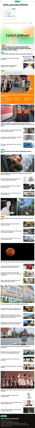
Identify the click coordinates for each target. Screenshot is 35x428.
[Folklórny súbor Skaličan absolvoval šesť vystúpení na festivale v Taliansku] (17, 380)
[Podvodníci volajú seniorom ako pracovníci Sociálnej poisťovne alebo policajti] (28, 179)
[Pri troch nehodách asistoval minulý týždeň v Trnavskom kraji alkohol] (28, 410)
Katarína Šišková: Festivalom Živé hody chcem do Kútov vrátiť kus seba (17, 219)
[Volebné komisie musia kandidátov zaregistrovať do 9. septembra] (28, 66)
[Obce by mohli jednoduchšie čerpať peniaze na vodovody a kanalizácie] (17, 336)
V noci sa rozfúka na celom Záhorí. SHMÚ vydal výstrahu (11, 72)
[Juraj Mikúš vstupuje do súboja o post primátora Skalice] (28, 396)
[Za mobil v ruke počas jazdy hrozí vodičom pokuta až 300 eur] (28, 186)
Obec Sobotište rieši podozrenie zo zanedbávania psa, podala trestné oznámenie (16, 174)
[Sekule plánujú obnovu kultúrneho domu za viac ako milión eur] (28, 194)
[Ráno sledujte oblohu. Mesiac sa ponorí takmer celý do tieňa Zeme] (17, 252)
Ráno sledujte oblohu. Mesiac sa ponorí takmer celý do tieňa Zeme (17, 261)
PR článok (2, 52)
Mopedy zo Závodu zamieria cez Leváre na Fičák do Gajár (12, 99)
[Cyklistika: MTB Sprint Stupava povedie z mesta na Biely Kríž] (28, 224)
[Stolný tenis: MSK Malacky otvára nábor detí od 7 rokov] (28, 145)
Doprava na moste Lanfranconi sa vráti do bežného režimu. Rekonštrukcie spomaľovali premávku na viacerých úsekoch (11, 316)
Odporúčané (3, 45)
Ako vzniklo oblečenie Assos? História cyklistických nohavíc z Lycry (16, 152)
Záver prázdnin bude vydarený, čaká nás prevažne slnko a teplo (13, 73)
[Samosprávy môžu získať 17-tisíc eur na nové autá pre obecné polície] (28, 239)
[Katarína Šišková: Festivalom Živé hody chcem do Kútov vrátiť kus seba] (17, 207)
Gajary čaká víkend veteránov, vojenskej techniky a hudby (22, 99)
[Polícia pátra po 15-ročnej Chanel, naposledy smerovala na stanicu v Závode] (28, 138)
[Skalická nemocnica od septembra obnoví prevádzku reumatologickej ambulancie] (28, 352)
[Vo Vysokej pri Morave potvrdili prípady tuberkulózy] (28, 59)
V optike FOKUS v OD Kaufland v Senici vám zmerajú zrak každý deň (17, 53)
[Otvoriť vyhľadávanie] (33, 1)
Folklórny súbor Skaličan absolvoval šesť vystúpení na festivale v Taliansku (17, 390)
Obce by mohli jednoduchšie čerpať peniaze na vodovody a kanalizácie (15, 347)
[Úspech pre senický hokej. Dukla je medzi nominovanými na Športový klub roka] (28, 267)
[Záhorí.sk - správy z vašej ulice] (17, 1)
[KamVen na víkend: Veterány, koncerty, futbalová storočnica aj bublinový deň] (17, 83)
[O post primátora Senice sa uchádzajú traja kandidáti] (17, 294)
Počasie (3, 70)
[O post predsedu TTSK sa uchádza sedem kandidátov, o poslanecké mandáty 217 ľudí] (28, 309)
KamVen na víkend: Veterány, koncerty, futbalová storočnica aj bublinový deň (17, 95)
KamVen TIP (3, 93)
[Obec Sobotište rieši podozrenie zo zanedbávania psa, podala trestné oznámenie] (17, 163)
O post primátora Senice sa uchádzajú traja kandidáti (14, 304)
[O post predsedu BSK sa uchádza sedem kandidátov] (28, 359)
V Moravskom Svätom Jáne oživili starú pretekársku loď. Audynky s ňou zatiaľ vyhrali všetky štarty (11, 274)
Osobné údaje (15, 422)
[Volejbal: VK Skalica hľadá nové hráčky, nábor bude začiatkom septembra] (28, 231)
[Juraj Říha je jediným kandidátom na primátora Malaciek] (28, 367)
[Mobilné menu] (1, 1)
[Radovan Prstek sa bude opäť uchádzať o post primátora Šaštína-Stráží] (28, 403)
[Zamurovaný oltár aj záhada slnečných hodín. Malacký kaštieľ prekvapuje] (28, 130)
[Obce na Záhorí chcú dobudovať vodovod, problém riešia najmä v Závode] (28, 281)
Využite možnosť (7, 422)
